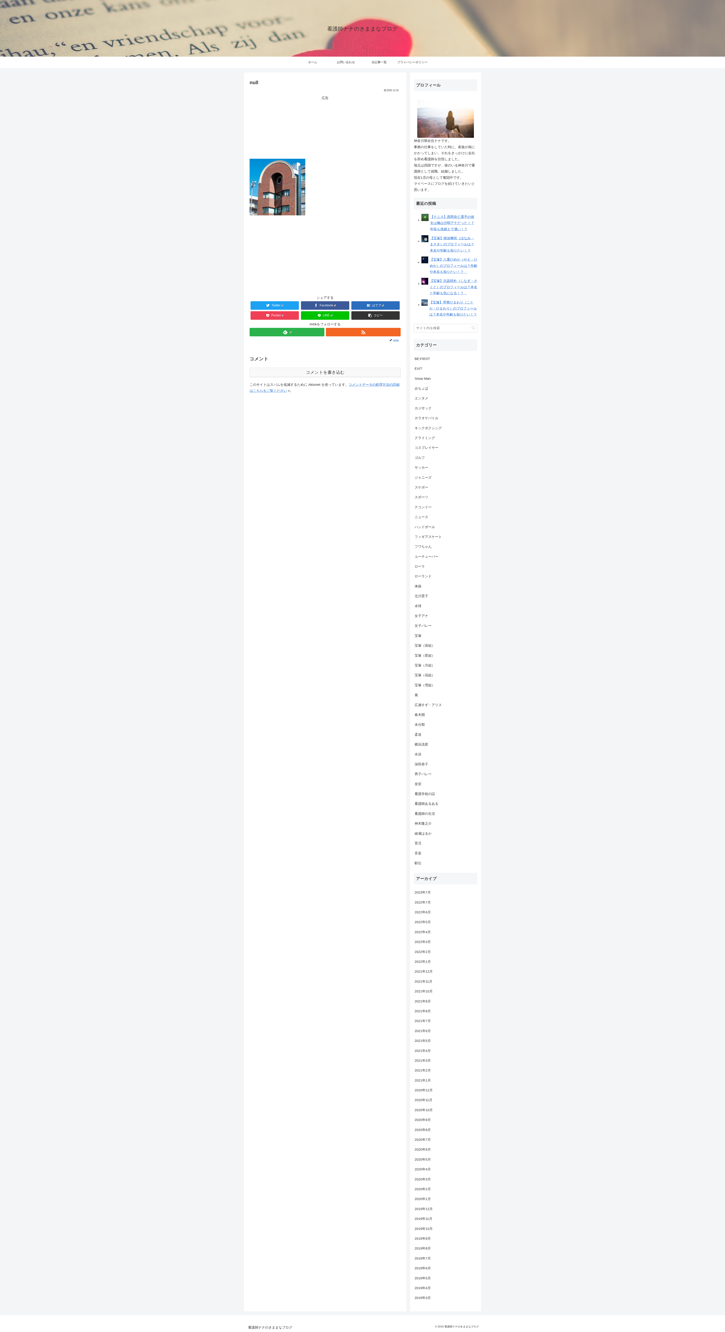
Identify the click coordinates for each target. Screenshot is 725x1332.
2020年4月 (423, 1169)
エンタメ (421, 398)
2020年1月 (423, 1199)
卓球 (418, 606)
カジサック (423, 408)
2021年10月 (424, 991)
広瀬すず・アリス (428, 705)
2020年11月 (423, 1100)
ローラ (420, 566)
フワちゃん (423, 547)
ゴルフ (420, 458)
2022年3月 (423, 942)
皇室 (418, 784)
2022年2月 (423, 952)
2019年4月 (423, 1288)
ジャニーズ (423, 477)
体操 (418, 586)
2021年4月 (423, 1051)
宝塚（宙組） (425, 645)
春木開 (420, 715)
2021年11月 (423, 981)
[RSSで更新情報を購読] (363, 332)
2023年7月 (423, 892)
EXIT (418, 369)
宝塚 (418, 636)
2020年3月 (423, 1179)
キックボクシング (428, 428)
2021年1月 (423, 1080)
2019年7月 (423, 1258)
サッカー (421, 467)
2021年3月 (423, 1060)
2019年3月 (423, 1298)
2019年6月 (423, 1268)
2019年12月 (424, 1209)
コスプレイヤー (426, 448)
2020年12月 (424, 1090)
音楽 (418, 853)
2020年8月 (423, 1130)
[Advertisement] (325, 127)
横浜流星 (421, 744)
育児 (418, 843)
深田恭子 (421, 764)
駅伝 (418, 863)
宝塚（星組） (425, 655)
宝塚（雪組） (425, 685)
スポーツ (421, 497)
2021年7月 (423, 1021)
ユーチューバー (426, 557)
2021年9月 (423, 1001)
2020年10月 (424, 1110)
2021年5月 (423, 1041)
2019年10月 (424, 1229)
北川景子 (421, 596)
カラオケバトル (426, 418)
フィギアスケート (428, 537)
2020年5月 (423, 1159)
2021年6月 (423, 1031)
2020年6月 (423, 1149)
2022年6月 (423, 912)
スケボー (421, 487)
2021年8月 (423, 1011)
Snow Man (423, 379)
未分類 (420, 724)
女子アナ (421, 616)
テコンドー (423, 507)
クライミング (425, 438)
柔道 (418, 734)
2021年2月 (423, 1070)
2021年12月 (424, 971)
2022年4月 (423, 932)
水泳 (418, 754)
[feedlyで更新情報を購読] (287, 332)
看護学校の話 (425, 794)
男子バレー (423, 774)
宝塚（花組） (425, 675)
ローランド (423, 576)
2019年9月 (423, 1238)
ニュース (421, 517)
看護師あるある (426, 804)
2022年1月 (423, 962)
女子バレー (423, 626)
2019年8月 (423, 1248)
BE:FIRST (422, 359)
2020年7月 (423, 1140)
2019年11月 (423, 1219)
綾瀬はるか (423, 833)
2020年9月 (423, 1120)
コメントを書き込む (325, 372)
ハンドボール (425, 527)
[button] (375, 315)
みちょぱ (421, 388)
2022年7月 (423, 902)
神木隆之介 (423, 823)
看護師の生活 (425, 814)
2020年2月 (423, 1189)
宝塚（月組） (425, 665)
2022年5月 (423, 922)
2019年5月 (423, 1278)
